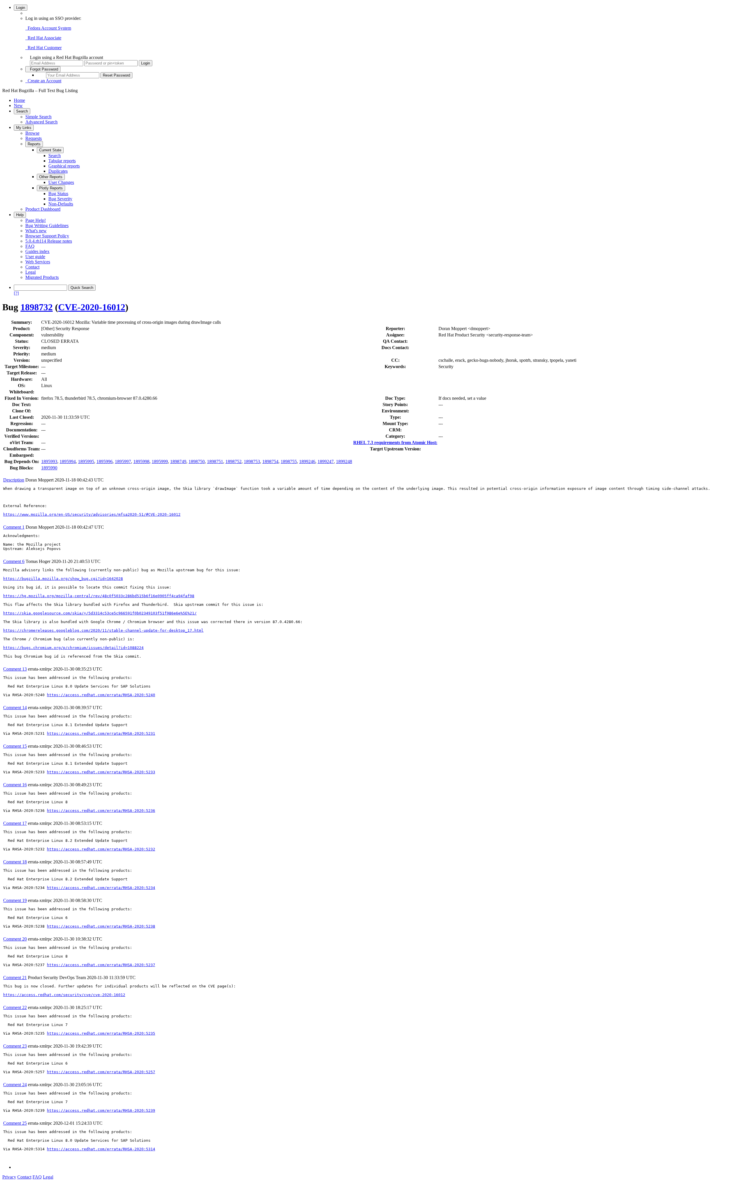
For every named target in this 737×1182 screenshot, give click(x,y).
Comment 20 (15, 939)
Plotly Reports (51, 188)
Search (22, 111)
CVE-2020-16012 (91, 307)
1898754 (270, 461)
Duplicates (58, 171)
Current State (50, 150)
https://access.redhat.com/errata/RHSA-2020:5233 (101, 772)
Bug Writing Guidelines (47, 225)
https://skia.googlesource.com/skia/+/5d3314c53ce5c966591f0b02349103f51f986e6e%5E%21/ (100, 613)
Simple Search (38, 116)
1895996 (104, 461)
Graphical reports (64, 165)
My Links (23, 127)
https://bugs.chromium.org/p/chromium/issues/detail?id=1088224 (73, 648)
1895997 (123, 461)
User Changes (61, 182)
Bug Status (58, 193)
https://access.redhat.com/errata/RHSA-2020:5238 (101, 926)
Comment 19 (15, 900)
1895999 (160, 461)
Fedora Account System (48, 28)
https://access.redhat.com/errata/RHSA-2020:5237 (101, 965)
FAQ (30, 246)
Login (20, 7)
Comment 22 (15, 1007)
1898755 (289, 461)
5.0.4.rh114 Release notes (48, 241)
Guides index (37, 251)
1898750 (197, 461)
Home (19, 100)
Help (20, 215)
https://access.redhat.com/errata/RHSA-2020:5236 (101, 810)
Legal (30, 272)
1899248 (344, 461)
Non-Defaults (60, 203)
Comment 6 (13, 561)
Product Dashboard (42, 209)
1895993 (49, 461)
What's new (36, 230)
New (18, 105)
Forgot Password (43, 69)
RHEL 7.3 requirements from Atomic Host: (395, 442)
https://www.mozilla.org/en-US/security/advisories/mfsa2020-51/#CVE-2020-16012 (92, 514)
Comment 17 (15, 823)
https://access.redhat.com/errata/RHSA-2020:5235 (101, 1033)
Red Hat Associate (43, 37)
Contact (32, 266)
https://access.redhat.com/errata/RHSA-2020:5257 (101, 1072)
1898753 (252, 461)
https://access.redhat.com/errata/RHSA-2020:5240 (101, 695)
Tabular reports (62, 160)
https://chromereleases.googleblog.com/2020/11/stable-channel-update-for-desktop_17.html (103, 630)
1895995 (86, 461)
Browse (32, 133)
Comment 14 (15, 707)
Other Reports (50, 177)
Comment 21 (15, 977)
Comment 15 (15, 746)
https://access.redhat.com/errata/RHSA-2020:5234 (101, 888)
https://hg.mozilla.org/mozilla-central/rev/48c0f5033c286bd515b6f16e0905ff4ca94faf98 (98, 596)
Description (13, 479)
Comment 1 (13, 527)
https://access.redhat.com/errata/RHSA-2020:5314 (101, 1149)
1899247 (326, 461)
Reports (34, 144)
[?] (16, 293)
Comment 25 (15, 1123)
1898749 (178, 461)
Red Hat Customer (43, 47)
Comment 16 (15, 784)
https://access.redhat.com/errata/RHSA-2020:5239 (101, 1110)
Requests (33, 138)
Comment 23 (15, 1046)
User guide (35, 256)
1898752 (233, 461)
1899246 (307, 461)
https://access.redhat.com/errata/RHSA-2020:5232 (101, 849)
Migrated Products (42, 277)
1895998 (141, 461)
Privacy (9, 1177)
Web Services (37, 261)
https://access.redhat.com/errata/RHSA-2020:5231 (101, 733)
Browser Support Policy (47, 235)
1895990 (49, 467)
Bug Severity (60, 198)
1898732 (36, 307)
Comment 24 (15, 1084)
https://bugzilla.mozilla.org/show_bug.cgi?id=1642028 (63, 578)
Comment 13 (15, 669)
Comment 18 (15, 861)
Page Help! (35, 220)
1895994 (68, 461)
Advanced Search (41, 121)
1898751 (215, 461)
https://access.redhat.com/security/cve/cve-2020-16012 (64, 995)
